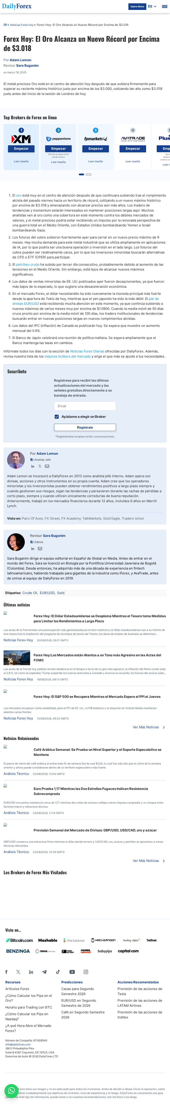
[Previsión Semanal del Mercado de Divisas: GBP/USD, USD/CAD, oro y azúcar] (17, 825)
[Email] (47, 466)
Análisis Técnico (16, 774)
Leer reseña (21, 161)
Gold (60, 593)
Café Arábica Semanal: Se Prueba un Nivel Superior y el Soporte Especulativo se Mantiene (97, 752)
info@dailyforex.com (18, 1044)
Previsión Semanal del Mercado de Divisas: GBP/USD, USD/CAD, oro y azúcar (95, 830)
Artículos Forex (17, 989)
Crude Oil (29, 593)
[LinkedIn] (32, 466)
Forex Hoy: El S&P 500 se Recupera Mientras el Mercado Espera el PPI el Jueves (97, 696)
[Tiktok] (58, 972)
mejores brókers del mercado (67, 356)
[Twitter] (39, 466)
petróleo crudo (27, 264)
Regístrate (85, 427)
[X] (18, 972)
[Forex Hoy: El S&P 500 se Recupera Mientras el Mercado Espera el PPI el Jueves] (17, 692)
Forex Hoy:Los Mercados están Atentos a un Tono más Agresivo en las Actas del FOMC (97, 657)
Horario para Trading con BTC (28, 1007)
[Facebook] (6, 972)
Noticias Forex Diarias (87, 351)
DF (5, 25)
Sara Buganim (54, 536)
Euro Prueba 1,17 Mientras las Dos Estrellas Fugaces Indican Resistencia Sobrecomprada (91, 791)
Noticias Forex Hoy (22, 24)
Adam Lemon (47, 453)
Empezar (21, 148)
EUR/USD (47, 593)
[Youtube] (72, 972)
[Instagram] (86, 972)
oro (18, 195)
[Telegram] (44, 972)
